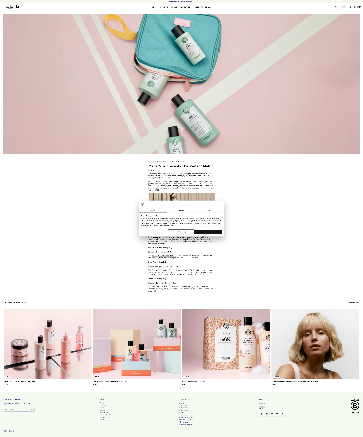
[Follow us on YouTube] (277, 413)
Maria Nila (11, 431)
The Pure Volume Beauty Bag (160, 270)
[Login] (354, 7)
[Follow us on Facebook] (261, 413)
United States (342, 7)
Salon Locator (104, 413)
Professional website (185, 424)
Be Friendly (182, 415)
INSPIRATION (185, 7)
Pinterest (262, 407)
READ (6, 384)
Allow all (208, 232)
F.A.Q (102, 403)
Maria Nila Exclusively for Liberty (194, 381)
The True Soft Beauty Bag (159, 287)
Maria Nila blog (157, 161)
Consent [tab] (153, 210)
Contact (103, 410)
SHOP (154, 7)
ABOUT (174, 7)
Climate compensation (186, 417)
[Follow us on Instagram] (266, 413)
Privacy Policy (104, 417)
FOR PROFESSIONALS (202, 7)
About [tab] (210, 210)
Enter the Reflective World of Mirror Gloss (20, 381)
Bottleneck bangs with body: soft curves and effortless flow (294, 381)
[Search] (350, 7)
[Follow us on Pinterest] (272, 413)
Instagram (262, 403)
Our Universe (183, 408)
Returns (102, 408)
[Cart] (358, 7)
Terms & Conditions (106, 415)
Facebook (262, 405)
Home (150, 161)
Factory (181, 413)
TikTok (261, 408)
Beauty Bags (166, 176)
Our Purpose (183, 405)
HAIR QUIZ (164, 7)
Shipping (103, 405)
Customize (180, 232)
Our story (182, 403)
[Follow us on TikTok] (282, 413)
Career (102, 420)
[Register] (32, 409)
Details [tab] (181, 210)
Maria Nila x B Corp (185, 420)
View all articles (353, 302)
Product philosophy (185, 410)
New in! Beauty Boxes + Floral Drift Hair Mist (110, 381)
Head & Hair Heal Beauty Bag (164, 256)
